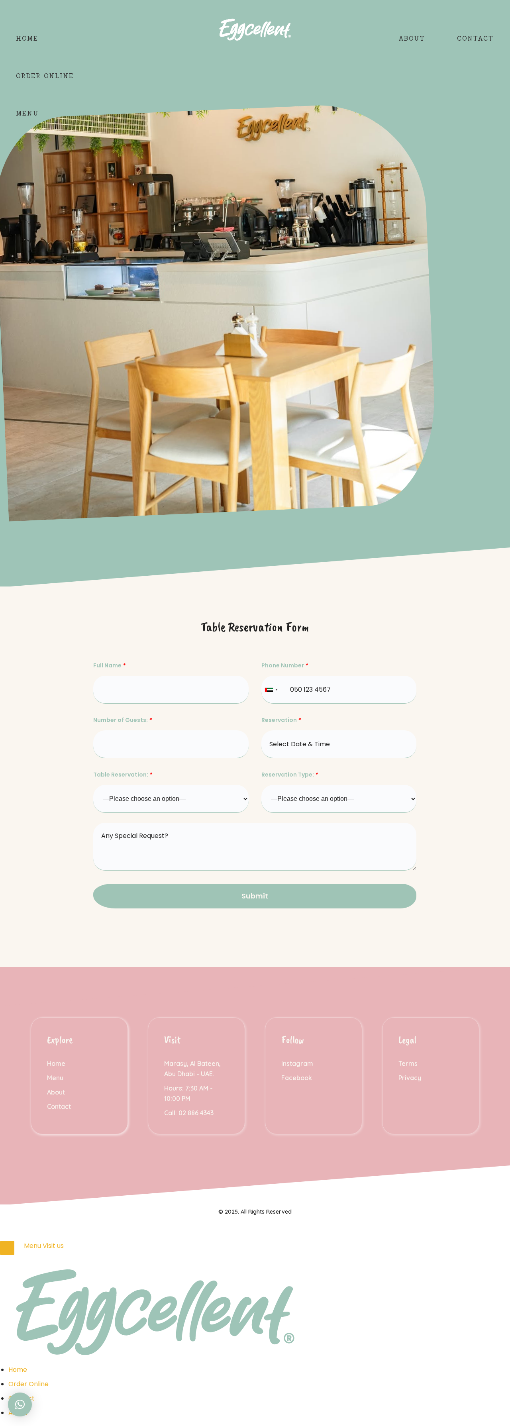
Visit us (53, 1245)
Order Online (45, 76)
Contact (475, 38)
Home (27, 38)
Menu (27, 113)
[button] (20, 1404)
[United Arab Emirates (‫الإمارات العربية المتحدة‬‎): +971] (271, 689)
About (411, 38)
